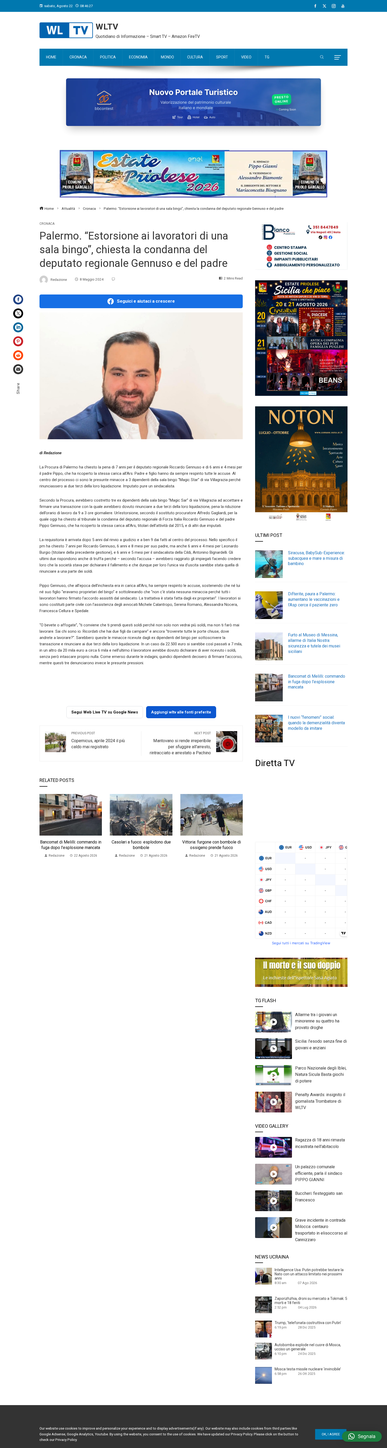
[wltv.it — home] (66, 30)
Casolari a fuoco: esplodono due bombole (141, 845)
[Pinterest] (18, 341)
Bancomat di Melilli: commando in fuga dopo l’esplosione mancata (70, 845)
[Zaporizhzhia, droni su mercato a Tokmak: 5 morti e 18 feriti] (263, 1304)
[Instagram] (333, 6)
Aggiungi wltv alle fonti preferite (181, 712)
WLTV (107, 27)
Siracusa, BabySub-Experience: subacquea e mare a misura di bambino (316, 558)
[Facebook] (315, 6)
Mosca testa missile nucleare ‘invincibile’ (308, 1369)
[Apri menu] (338, 57)
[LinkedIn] (18, 327)
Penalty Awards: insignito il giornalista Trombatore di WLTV (320, 1101)
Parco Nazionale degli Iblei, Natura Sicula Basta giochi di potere (320, 1075)
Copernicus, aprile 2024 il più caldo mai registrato (98, 740)
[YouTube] (343, 6)
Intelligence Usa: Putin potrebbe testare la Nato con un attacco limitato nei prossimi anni (309, 1274)
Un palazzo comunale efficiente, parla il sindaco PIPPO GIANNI (318, 1173)
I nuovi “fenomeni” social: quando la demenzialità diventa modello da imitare (316, 723)
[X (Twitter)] (324, 6)
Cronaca (46, 223)
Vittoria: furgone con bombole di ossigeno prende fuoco (211, 845)
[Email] (18, 369)
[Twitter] (18, 313)
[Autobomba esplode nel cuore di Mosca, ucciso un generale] (263, 1351)
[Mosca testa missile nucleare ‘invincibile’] (263, 1375)
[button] (362, 1436)
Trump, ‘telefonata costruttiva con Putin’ (308, 1323)
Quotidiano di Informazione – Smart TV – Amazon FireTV (148, 36)
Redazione (59, 279)
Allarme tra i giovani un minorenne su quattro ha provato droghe (317, 1021)
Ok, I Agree (331, 1434)
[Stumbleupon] (18, 355)
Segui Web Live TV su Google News (104, 712)
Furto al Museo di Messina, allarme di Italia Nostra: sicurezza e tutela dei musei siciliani (314, 643)
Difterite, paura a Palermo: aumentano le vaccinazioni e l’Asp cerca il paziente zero (314, 599)
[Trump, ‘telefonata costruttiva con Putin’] (263, 1328)
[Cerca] (322, 57)
